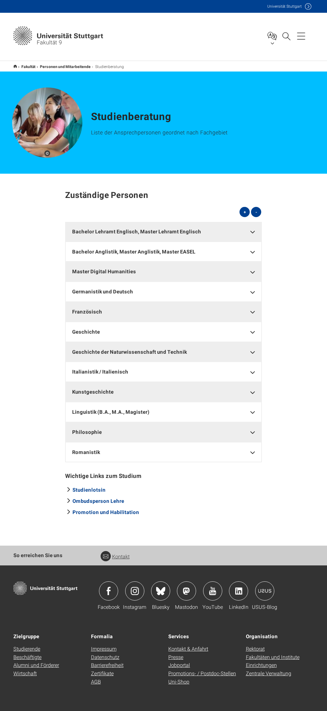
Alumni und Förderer (36, 665)
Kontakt (121, 556)
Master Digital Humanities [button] (104, 271)
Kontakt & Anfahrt (188, 648)
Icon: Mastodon (186, 591)
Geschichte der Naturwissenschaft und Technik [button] (129, 351)
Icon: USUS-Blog (264, 591)
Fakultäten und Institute (273, 657)
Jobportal (179, 665)
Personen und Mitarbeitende (65, 66)
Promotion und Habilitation (105, 512)
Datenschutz (105, 657)
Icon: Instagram (134, 591)
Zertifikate (102, 673)
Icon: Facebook (108, 591)
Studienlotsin (89, 489)
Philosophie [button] (87, 431)
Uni (284, 6)
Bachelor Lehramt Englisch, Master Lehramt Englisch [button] (136, 231)
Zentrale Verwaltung (268, 673)
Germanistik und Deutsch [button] (102, 291)
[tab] (164, 231)
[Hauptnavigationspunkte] (301, 35)
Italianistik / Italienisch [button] (100, 371)
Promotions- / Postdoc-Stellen (202, 673)
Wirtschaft (25, 673)
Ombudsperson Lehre (98, 500)
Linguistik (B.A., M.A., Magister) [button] (110, 411)
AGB (96, 681)
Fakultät (28, 66)
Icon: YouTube (212, 591)
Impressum (104, 648)
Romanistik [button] (86, 452)
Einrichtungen (261, 665)
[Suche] (286, 35)
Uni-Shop (178, 681)
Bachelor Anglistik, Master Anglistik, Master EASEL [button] (133, 251)
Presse (175, 657)
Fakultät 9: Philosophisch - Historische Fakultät (15, 66)
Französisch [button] (87, 311)
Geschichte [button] (86, 331)
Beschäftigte (27, 657)
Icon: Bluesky (160, 591)
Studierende (26, 648)
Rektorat (255, 648)
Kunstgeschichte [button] (93, 391)
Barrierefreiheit (107, 665)
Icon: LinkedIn (238, 591)
